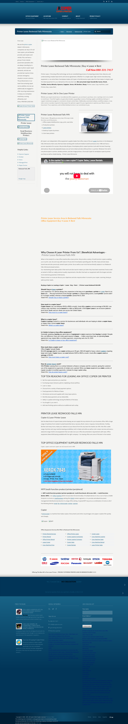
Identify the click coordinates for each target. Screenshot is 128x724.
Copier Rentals (71, 545)
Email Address (86, 616)
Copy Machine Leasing (98, 537)
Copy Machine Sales (98, 539)
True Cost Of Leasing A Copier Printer (33, 640)
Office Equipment (30, 1)
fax (59, 503)
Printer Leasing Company (74, 539)
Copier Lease (95, 534)
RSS (103, 1)
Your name (85, 609)
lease (54, 289)
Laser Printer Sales (97, 545)
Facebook (57, 609)
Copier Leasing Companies (75, 537)
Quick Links (40, 1)
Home (17, 1)
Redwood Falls (78, 31)
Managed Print (23, 162)
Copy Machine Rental (98, 542)
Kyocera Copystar (24, 154)
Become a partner (55, 631)
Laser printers (47, 128)
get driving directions (56, 627)
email (55, 503)
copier (95, 141)
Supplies (105, 717)
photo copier (28, 44)
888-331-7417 (54, 621)
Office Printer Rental (49, 539)
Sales (99, 717)
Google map (22, 179)
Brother (21, 157)
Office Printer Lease (73, 534)
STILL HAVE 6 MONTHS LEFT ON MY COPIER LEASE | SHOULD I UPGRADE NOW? (33, 611)
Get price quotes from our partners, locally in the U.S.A (64, 592)
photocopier (64, 503)
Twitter (53, 609)
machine (59, 496)
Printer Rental (47, 537)
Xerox (20, 160)
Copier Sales (70, 542)
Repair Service (23, 165)
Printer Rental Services (49, 534)
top (112, 717)
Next (53, 717)
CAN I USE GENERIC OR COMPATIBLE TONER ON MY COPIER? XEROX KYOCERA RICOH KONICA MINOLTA (33, 626)
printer (70, 503)
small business (58, 498)
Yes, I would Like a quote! (64, 582)
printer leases (51, 364)
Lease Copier (46, 542)
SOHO (72, 498)
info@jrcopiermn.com (56, 624)
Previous (48, 717)
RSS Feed (38, 723)
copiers (103, 351)
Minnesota (69, 31)
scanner (75, 503)
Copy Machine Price (48, 545)
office (54, 496)
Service (22, 1)
